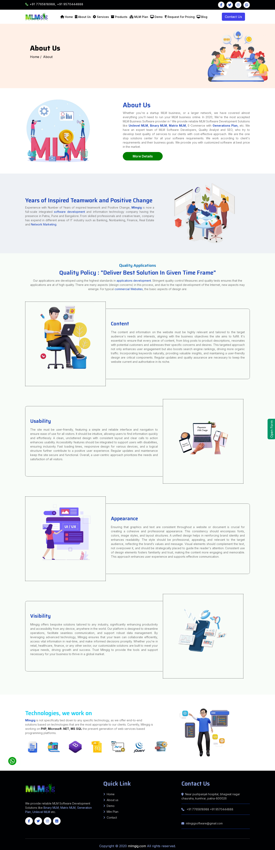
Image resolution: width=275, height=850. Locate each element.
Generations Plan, (226, 125)
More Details (143, 156)
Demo (159, 17)
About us (112, 800)
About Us (84, 17)
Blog (204, 17)
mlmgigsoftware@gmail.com (204, 823)
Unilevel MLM (41, 812)
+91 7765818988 (198, 809)
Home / (35, 57)
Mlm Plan (112, 811)
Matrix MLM (67, 807)
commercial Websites (129, 289)
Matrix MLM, (178, 125)
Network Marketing (43, 224)
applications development (134, 280)
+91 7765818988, (43, 4)
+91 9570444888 (70, 4)
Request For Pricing (181, 17)
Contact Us (233, 17)
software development (69, 211)
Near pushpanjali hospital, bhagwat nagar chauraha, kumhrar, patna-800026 (210, 796)
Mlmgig (136, 207)
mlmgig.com (137, 846)
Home (69, 17)
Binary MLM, (159, 125)
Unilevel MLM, (139, 125)
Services (103, 17)
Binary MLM (51, 807)
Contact (112, 817)
